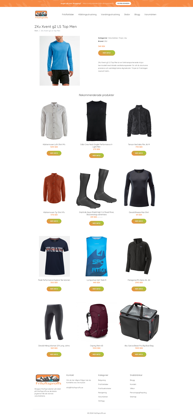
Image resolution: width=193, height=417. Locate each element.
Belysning (102, 380)
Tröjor (121, 38)
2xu (125, 38)
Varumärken (150, 14)
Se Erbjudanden (123, 3)
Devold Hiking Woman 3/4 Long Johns (54, 346)
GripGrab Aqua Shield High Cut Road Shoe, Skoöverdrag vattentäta (96, 213)
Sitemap (133, 397)
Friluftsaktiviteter (104, 388)
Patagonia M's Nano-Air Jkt (139, 280)
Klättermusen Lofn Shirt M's (54, 144)
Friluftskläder (68, 14)
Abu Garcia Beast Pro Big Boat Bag (139, 346)
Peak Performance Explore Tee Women (54, 280)
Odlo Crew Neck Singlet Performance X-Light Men (96, 145)
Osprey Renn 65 (96, 346)
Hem (36, 31)
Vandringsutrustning (110, 14)
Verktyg (101, 401)
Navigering (102, 393)
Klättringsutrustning (87, 14)
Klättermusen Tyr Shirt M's (54, 212)
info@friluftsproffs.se (74, 387)
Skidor (127, 14)
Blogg (137, 14)
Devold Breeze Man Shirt (139, 212)
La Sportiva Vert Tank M (96, 280)
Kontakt (133, 384)
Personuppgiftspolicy (138, 393)
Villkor (132, 388)
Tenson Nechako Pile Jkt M (139, 144)
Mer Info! (107, 53)
